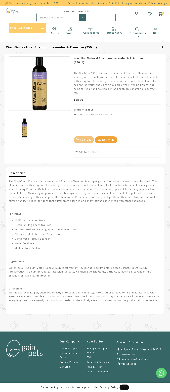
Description (17, 173)
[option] (24, 127)
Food (69, 33)
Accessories (91, 32)
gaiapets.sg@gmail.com (135, 359)
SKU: (77, 114)
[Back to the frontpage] (162, 47)
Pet (53, 33)
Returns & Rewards (98, 361)
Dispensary (114, 32)
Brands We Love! (69, 361)
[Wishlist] (149, 13)
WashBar (87, 109)
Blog (156, 33)
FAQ (89, 357)
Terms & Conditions (98, 371)
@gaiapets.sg (128, 363)
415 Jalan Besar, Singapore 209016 (141, 349)
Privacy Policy (95, 366)
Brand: (78, 109)
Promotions (138, 33)
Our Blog (65, 366)
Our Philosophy (69, 348)
